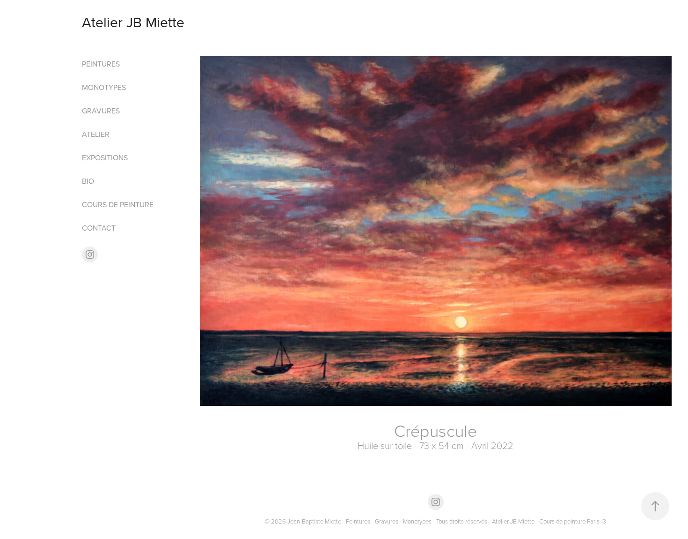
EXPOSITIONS (105, 157)
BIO (88, 181)
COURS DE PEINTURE (118, 204)
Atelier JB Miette (133, 22)
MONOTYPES (104, 87)
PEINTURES (101, 64)
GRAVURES (101, 110)
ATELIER (96, 134)
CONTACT (99, 228)
